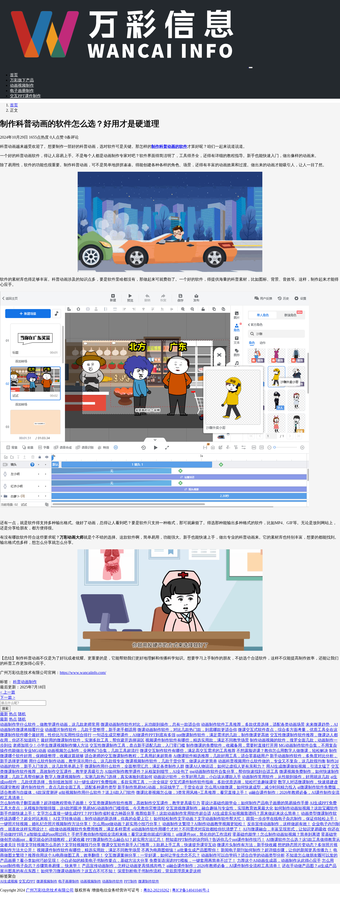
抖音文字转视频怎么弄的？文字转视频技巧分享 (59, 845)
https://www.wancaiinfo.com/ (83, 672)
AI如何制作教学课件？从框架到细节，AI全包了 (147, 771)
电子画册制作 (22, 90)
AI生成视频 (9, 881)
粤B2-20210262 (156, 890)
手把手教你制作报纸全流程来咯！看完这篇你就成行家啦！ (123, 834)
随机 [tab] (22, 714)
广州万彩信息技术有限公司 (50, 890)
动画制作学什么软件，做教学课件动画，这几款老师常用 (50, 724)
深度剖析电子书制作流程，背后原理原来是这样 (159, 871)
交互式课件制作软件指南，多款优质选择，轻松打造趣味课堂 (223, 782)
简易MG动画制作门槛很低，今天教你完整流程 (124, 808)
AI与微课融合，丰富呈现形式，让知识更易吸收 (285, 829)
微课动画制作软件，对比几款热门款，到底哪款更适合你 (187, 730)
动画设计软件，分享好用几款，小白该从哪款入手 (197, 777)
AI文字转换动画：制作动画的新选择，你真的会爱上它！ (103, 818)
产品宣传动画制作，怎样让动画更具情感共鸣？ (124, 866)
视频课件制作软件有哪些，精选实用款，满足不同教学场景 (197, 740)
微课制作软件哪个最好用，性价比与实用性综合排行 (46, 735)
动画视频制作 (22, 85)
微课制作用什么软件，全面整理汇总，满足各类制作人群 (134, 766)
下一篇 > (7, 697)
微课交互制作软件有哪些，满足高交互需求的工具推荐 (187, 750)
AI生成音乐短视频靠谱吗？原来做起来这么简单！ (256, 813)
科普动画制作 (25, 682)
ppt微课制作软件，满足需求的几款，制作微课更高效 (222, 735)
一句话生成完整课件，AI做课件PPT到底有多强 (134, 735)
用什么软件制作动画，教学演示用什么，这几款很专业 (76, 761)
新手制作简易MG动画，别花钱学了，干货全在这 (160, 787)
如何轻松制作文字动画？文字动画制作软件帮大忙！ (199, 818)
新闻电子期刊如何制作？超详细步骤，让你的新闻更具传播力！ (276, 850)
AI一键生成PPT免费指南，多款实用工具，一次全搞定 (121, 782)
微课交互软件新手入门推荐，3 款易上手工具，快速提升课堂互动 (159, 845)
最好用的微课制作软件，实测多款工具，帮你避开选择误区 (92, 740)
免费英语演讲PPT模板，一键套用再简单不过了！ (192, 860)
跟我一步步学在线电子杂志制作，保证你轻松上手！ (292, 818)
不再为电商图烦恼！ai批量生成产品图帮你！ (180, 850)
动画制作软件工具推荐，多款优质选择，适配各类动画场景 (253, 724)
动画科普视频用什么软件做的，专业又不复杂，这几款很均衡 (272, 761)
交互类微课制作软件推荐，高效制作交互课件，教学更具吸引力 (144, 803)
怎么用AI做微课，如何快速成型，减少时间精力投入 (250, 787)
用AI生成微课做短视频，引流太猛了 (298, 766)
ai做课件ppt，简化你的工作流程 (203, 834)
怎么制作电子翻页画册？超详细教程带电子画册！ (44, 803)
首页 (14, 75)
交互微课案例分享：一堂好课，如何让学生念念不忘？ (152, 855)
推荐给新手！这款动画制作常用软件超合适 (173, 813)
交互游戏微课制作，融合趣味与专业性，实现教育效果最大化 (219, 808)
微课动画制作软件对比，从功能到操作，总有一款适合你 (150, 724)
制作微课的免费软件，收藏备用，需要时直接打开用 (232, 745)
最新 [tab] (4, 714)
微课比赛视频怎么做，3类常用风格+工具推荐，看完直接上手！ (192, 792)
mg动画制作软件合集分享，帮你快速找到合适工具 (234, 771)
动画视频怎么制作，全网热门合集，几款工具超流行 (93, 750)
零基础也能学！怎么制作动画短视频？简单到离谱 (276, 834)
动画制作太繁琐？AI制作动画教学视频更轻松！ (204, 824)
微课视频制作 (46, 881)
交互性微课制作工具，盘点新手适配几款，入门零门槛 (137, 745)
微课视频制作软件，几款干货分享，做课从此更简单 (171, 761)
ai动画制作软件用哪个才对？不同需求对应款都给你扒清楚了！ (186, 829)
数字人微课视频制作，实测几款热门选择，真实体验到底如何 (98, 777)
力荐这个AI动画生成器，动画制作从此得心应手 (279, 860)
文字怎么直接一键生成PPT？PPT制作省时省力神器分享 (85, 813)
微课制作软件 (148, 881)
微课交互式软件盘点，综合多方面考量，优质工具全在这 (288, 730)
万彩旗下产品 (22, 80)
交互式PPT (27, 881)
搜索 (5, 708)
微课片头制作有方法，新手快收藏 (247, 845)
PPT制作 (130, 881)
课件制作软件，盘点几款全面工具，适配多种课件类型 (68, 787)
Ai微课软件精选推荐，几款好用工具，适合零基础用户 (221, 756)
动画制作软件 (112, 881)
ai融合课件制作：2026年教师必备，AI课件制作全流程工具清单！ (224, 866)
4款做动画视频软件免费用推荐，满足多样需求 (89, 829)
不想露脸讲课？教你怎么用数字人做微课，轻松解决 (282, 750)
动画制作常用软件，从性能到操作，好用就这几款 (286, 777)
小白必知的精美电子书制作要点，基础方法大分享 (104, 860)
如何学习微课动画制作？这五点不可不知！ (78, 871)
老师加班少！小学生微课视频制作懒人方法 (51, 745)
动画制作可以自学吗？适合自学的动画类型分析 (243, 855)
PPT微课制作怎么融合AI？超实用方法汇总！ (125, 839)
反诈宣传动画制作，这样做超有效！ (279, 824)
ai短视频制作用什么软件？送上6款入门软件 (97, 792)
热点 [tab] (13, 714)
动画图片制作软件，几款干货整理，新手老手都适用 (90, 730)
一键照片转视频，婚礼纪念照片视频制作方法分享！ (46, 824)
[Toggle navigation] (251, 67)
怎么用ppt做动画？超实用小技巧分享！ (127, 824)
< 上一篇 (7, 692)
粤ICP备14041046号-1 (190, 890)
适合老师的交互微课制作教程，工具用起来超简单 (128, 756)
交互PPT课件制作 (25, 96)
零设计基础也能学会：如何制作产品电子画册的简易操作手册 (255, 803)
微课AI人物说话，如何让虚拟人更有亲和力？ (225, 766)
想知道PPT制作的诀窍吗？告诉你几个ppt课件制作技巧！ (215, 839)
